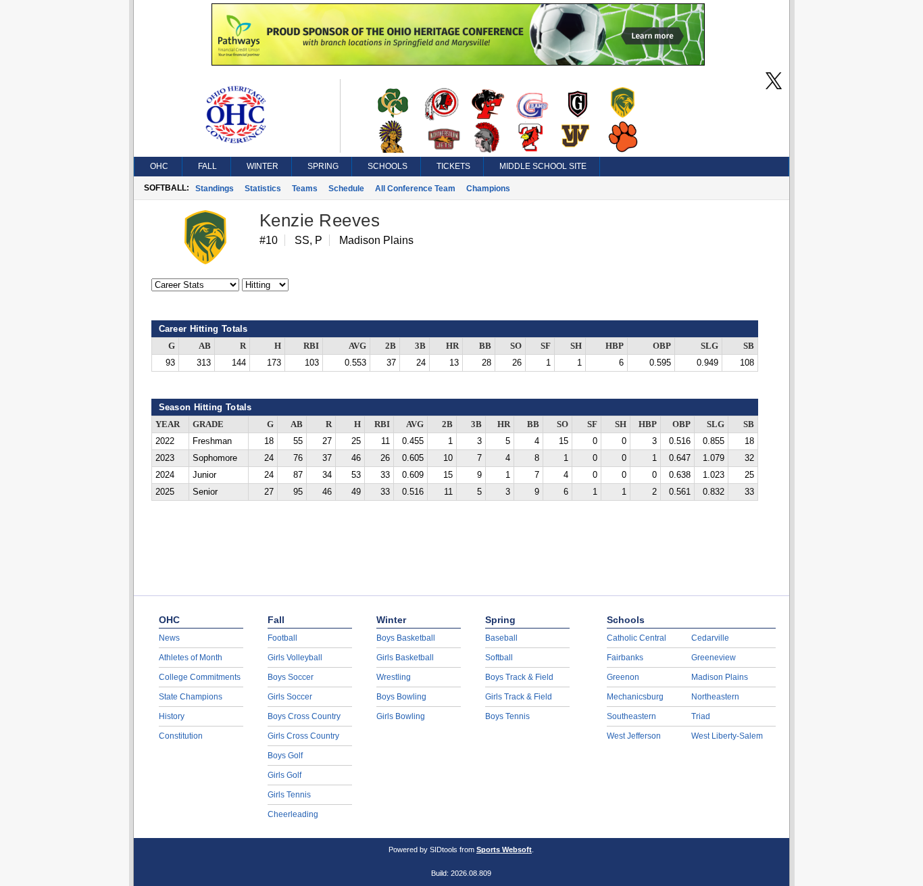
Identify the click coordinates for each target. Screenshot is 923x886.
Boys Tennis (507, 716)
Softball (499, 657)
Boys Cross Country (304, 716)
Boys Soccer (291, 677)
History (171, 716)
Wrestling (393, 677)
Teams (305, 188)
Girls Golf (284, 775)
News (169, 638)
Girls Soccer (290, 697)
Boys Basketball (405, 638)
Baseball (501, 638)
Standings (214, 188)
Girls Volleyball (295, 657)
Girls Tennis (289, 794)
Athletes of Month (190, 657)
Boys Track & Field (519, 677)
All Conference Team (415, 188)
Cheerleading (293, 814)
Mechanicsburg (635, 697)
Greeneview (713, 657)
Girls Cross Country (303, 736)
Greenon (623, 677)
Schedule (346, 188)
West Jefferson (634, 736)
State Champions (190, 697)
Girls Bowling (400, 716)
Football (282, 638)
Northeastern (715, 697)
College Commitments (200, 677)
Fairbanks (625, 657)
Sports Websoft (504, 849)
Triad (700, 716)
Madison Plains (719, 677)
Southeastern (631, 716)
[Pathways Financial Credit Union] (458, 62)
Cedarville (710, 638)
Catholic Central (636, 638)
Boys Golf (285, 755)
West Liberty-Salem (727, 736)
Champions (488, 188)
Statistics (263, 188)
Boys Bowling (401, 697)
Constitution (181, 736)
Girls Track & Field (518, 697)
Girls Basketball (405, 657)
